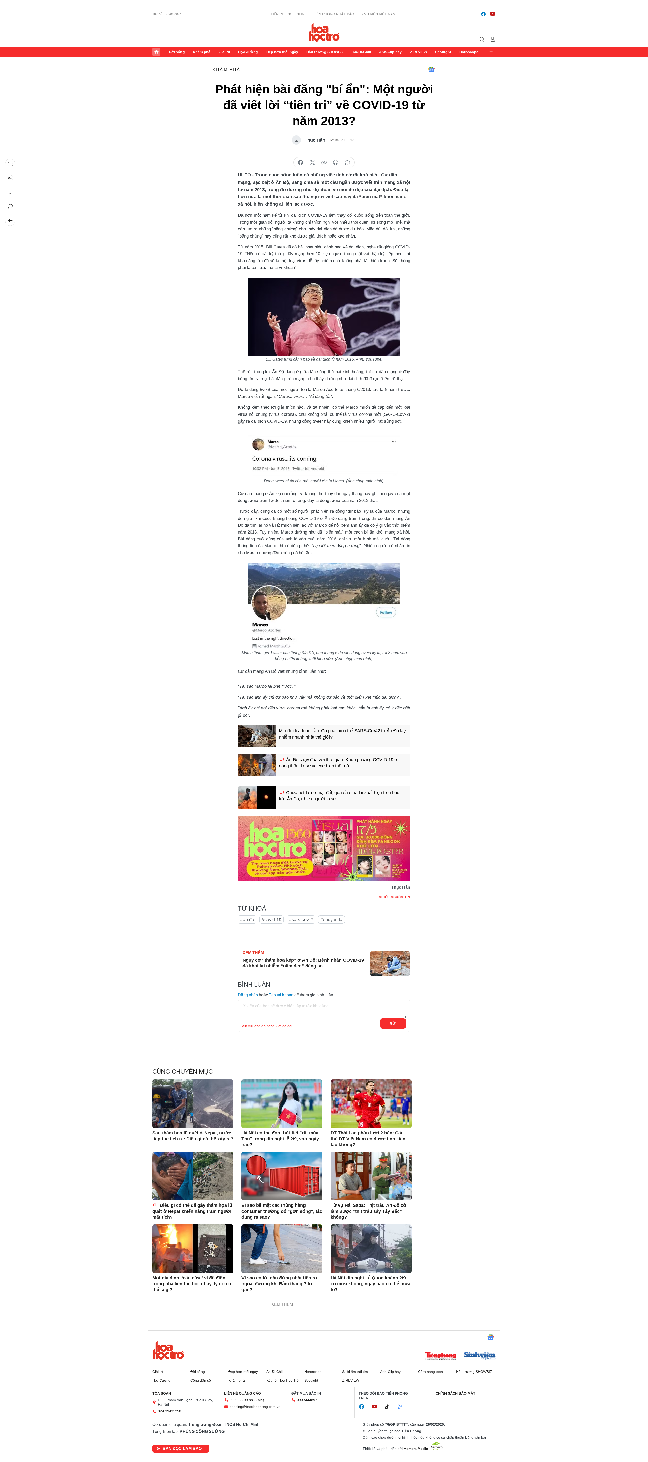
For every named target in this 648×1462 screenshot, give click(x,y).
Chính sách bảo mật (455, 1393)
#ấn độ (247, 919)
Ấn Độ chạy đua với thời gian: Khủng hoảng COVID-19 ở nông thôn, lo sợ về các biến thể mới (338, 762)
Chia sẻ (10, 178)
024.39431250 (169, 1411)
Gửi (393, 1023)
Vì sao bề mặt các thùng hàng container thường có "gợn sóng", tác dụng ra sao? (281, 1211)
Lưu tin (10, 192)
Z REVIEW (418, 52)
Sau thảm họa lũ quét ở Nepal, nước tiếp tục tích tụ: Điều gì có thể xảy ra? (192, 1135)
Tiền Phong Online (289, 14)
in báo (336, 162)
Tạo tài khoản (281, 995)
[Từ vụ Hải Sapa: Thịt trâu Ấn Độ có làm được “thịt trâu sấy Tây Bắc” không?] (371, 1176)
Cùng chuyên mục (182, 1071)
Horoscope (468, 52)
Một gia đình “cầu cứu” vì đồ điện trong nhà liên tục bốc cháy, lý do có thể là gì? (191, 1283)
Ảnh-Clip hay (390, 52)
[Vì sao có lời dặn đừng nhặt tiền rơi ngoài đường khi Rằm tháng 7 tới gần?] (281, 1248)
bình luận (347, 162)
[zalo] (403, 1406)
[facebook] (483, 14)
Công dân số (200, 1380)
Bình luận (10, 206)
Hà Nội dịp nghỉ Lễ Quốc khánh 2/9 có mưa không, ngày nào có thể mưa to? (370, 1283)
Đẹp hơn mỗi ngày (282, 52)
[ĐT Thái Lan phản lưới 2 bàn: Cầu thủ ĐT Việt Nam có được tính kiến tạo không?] (371, 1103)
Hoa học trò (168, 1351)
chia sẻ (301, 162)
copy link (324, 162)
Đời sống (177, 52)
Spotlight (443, 52)
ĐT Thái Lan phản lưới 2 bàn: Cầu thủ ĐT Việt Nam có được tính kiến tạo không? (368, 1138)
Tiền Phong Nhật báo (333, 14)
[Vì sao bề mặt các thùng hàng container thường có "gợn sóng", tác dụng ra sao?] (281, 1176)
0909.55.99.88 (241, 1400)
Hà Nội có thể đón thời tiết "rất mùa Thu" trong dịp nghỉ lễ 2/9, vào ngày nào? (280, 1138)
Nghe (10, 164)
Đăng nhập (248, 995)
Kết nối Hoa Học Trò (282, 1380)
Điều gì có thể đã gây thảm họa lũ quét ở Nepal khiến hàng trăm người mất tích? (192, 1211)
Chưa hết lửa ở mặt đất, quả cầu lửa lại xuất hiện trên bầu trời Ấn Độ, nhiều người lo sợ (339, 795)
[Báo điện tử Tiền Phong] (440, 1356)
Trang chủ (156, 52)
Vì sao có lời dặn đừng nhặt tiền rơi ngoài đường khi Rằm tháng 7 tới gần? (280, 1283)
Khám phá (201, 52)
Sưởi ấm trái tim (355, 1372)
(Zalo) (259, 1400)
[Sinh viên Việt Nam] (480, 1356)
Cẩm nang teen (430, 1372)
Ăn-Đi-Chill (361, 52)
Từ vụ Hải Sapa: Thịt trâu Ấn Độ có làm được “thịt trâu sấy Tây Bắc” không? (368, 1211)
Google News (431, 70)
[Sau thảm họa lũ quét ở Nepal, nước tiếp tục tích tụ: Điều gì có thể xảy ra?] (192, 1103)
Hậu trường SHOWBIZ (325, 52)
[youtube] (493, 14)
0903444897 (307, 1400)
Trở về (10, 220)
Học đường (248, 52)
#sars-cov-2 (301, 919)
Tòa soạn (161, 1393)
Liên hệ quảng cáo (242, 1393)
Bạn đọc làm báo (182, 1448)
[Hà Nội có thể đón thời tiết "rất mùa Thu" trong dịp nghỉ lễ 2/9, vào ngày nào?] (281, 1103)
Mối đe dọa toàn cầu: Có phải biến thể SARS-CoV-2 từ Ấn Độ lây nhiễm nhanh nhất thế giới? (342, 734)
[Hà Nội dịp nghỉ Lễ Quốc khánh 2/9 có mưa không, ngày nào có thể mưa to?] (371, 1248)
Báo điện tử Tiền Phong (324, 33)
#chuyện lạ (331, 919)
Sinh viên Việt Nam (378, 14)
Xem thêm (492, 52)
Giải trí (224, 52)
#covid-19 (271, 919)
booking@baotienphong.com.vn (255, 1407)
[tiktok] (389, 1407)
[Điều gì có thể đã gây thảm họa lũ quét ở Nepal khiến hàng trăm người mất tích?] (192, 1176)
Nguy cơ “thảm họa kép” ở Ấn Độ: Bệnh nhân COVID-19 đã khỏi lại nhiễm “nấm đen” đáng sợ (303, 963)
